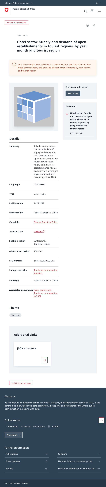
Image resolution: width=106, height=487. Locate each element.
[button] (101, 420)
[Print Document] (87, 25)
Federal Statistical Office (24, 9)
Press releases (13, 461)
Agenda (9, 468)
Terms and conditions (12, 483)
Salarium (62, 453)
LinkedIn (55, 426)
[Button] (45, 360)
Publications (12, 453)
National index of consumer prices (75, 461)
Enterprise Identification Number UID (76, 468)
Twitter (27, 426)
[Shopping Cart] (91, 10)
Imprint (25, 483)
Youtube (40, 426)
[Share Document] (93, 25)
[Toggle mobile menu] (99, 11)
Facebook (12, 426)
